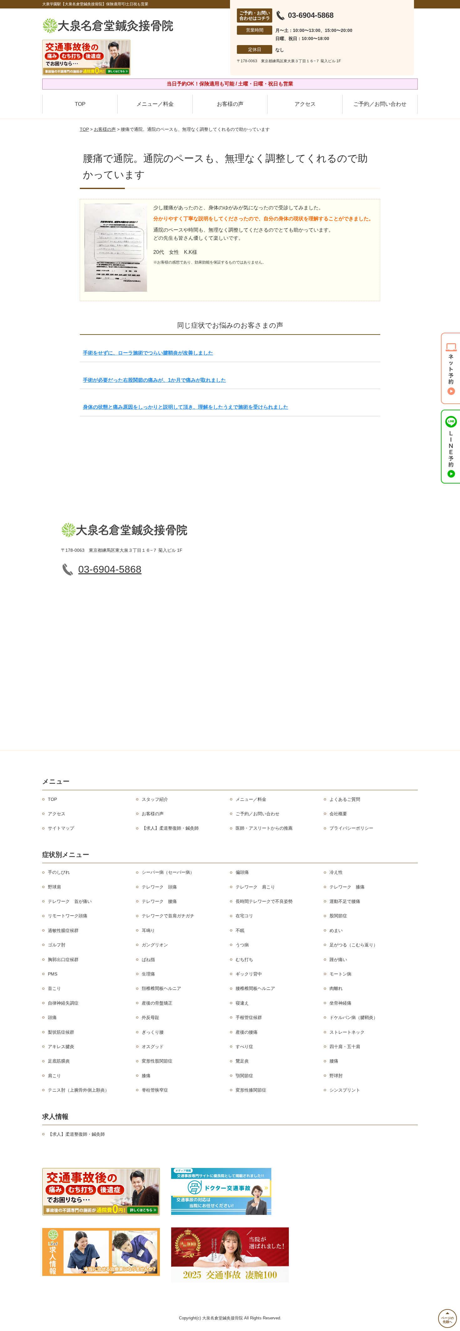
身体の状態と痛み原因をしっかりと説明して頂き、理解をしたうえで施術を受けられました (185, 407)
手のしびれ (59, 872)
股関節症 (338, 915)
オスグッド (153, 1046)
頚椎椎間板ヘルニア (161, 988)
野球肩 (54, 886)
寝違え (242, 1003)
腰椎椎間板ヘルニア (255, 988)
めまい (336, 930)
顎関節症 (244, 1075)
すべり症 (244, 1046)
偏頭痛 (242, 872)
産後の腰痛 (247, 1032)
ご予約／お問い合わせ (379, 104)
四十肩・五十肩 (345, 1046)
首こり (54, 988)
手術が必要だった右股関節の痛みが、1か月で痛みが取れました (154, 380)
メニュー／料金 (155, 104)
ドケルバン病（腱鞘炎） (354, 1017)
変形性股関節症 (157, 1060)
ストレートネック (347, 1032)
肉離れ (336, 988)
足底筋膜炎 (59, 1060)
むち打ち (244, 959)
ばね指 (148, 959)
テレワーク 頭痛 (159, 886)
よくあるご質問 (345, 799)
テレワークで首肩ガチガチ (168, 915)
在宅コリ (244, 915)
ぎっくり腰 (153, 1032)
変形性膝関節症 (251, 1090)
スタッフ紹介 (155, 799)
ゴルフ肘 (56, 944)
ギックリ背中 (249, 973)
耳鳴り (148, 930)
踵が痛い (338, 959)
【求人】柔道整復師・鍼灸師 (170, 828)
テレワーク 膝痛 (347, 886)
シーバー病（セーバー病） (168, 872)
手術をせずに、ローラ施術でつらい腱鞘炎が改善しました (148, 353)
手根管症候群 (249, 1017)
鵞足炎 (242, 1060)
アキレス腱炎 (61, 1046)
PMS (52, 973)
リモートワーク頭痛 (67, 915)
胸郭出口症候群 (63, 959)
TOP (80, 104)
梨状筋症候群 (61, 1032)
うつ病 (242, 944)
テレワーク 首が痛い (70, 901)
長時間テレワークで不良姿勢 (264, 901)
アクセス (305, 104)
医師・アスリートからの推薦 (264, 828)
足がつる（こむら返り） (354, 944)
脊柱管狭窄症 (155, 1090)
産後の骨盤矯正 (157, 1003)
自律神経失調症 (63, 1003)
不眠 (240, 930)
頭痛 (52, 1017)
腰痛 (334, 1060)
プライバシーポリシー (351, 828)
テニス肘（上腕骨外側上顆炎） (78, 1090)
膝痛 (146, 1075)
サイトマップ (61, 828)
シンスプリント (345, 1090)
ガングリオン (155, 944)
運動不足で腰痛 (345, 901)
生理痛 (148, 973)
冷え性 (336, 872)
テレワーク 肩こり (255, 886)
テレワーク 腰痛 (159, 901)
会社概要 (338, 813)
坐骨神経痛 (340, 1003)
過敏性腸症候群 (63, 930)
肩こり (54, 1075)
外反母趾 (150, 1017)
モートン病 (340, 973)
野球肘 (336, 1075)
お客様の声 (230, 104)
